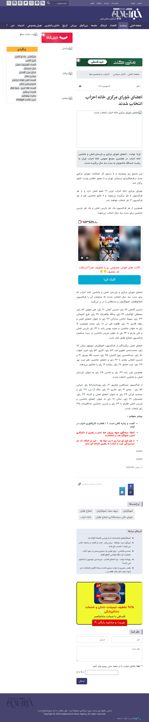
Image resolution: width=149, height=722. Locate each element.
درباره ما (106, 3)
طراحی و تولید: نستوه (126, 718)
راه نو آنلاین (20, 57)
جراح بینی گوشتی (27, 72)
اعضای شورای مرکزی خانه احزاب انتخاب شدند (113, 100)
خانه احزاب (86, 517)
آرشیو (92, 3)
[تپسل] (78, 60)
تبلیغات (99, 3)
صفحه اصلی (135, 25)
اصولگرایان (128, 511)
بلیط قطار (14, 88)
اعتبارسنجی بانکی (27, 84)
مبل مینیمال (29, 68)
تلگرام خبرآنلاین (37, 3)
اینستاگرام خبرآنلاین (31, 3)
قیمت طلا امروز (28, 88)
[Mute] (87, 258)
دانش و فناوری (52, 25)
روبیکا (9, 3)
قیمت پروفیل (29, 92)
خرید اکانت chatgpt (26, 100)
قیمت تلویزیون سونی (25, 65)
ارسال (82, 681)
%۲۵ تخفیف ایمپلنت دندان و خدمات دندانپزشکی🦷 (109, 609)
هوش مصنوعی (34, 25)
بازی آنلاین (30, 60)
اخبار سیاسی (119, 74)
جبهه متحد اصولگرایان (107, 511)
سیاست (123, 25)
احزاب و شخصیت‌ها (99, 74)
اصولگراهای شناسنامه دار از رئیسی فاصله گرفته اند (109, 538)
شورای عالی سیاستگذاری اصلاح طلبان (114, 517)
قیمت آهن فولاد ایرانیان (24, 80)
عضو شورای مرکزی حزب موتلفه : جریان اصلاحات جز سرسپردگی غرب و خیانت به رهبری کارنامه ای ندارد (105, 442)
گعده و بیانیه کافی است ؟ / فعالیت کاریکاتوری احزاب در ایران (105, 425)
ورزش (73, 25)
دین (13, 25)
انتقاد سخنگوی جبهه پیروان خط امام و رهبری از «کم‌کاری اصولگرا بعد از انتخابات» (105, 434)
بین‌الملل (84, 25)
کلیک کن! (109, 279)
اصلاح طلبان (86, 511)
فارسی (139, 3)
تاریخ (65, 25)
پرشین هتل (30, 76)
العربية (133, 3)
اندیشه (21, 25)
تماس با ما (115, 3)
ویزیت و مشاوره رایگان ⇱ (109, 622)
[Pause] (82, 258)
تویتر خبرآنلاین (25, 3)
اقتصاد (113, 25)
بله (14, 3)
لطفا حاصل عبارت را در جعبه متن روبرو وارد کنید (117, 666)
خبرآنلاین (121, 14)
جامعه (94, 25)
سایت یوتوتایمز (28, 96)
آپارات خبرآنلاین (20, 3)
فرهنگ (103, 25)
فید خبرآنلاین (42, 3)
